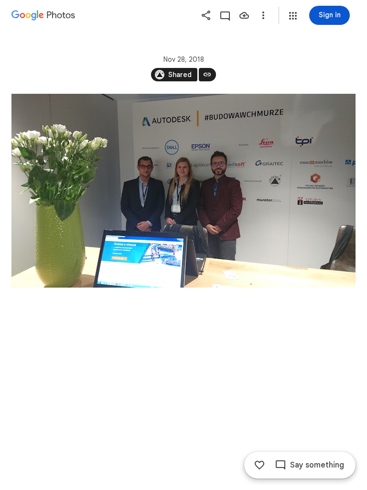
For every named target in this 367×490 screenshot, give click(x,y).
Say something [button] (317, 465)
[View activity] (225, 15)
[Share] (206, 15)
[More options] (263, 15)
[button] (292, 15)
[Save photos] (244, 15)
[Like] (259, 465)
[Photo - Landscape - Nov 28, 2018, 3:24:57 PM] (183, 191)
